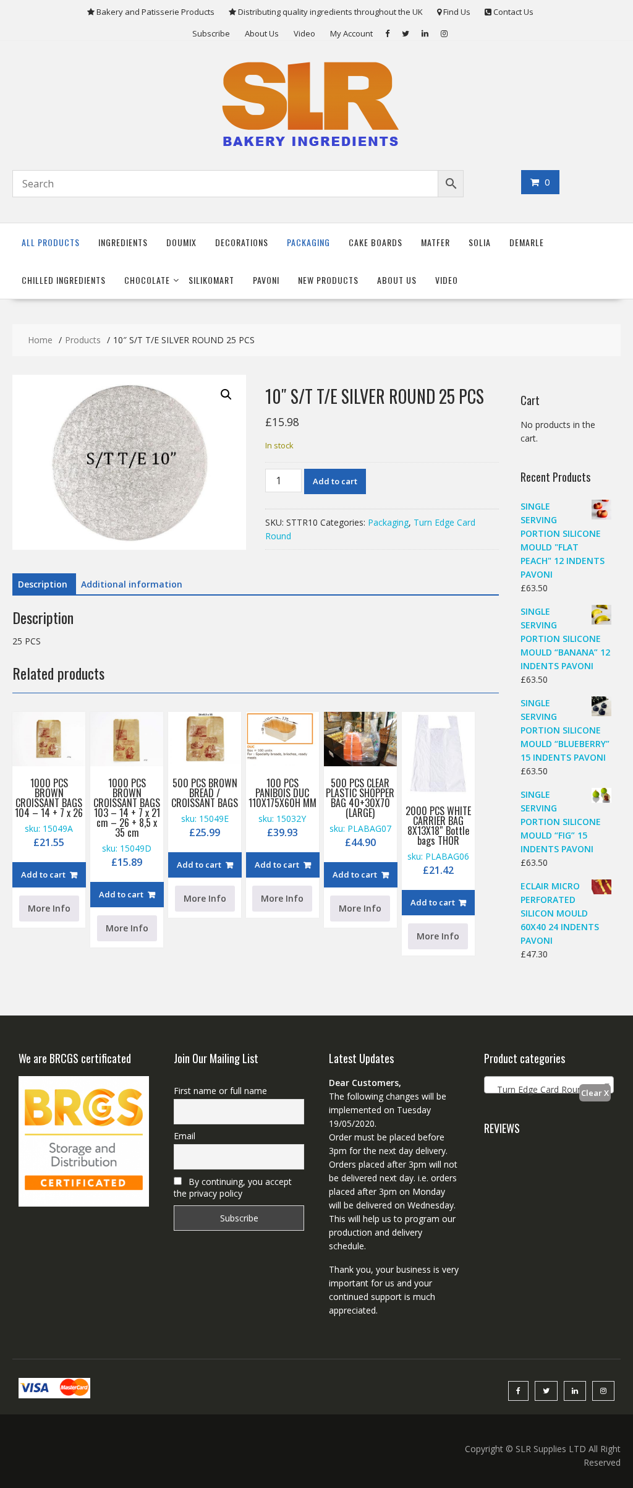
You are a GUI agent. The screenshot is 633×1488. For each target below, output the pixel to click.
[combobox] (549, 1084)
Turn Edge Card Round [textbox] (538, 1089)
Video (304, 33)
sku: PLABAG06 (438, 840)
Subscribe (211, 33)
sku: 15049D (126, 822)
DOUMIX (181, 242)
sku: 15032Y (282, 807)
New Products (328, 279)
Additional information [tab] (131, 584)
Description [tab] (42, 584)
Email (184, 1136)
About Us (262, 33)
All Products (51, 242)
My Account (351, 33)
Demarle (526, 242)
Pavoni (266, 279)
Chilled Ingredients (64, 279)
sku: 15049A (49, 812)
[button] (226, 394)
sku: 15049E (204, 807)
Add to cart (335, 481)
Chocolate (147, 279)
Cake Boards (375, 242)
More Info (49, 908)
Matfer (435, 242)
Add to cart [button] (43, 874)
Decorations (241, 242)
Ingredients (123, 242)
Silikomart (211, 279)
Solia (480, 242)
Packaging (308, 242)
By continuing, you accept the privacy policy (233, 1187)
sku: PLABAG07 (360, 812)
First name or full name (220, 1091)
